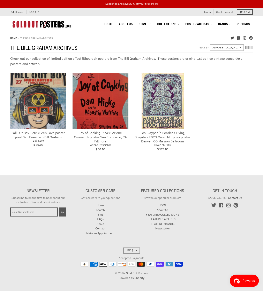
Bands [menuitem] (223, 24)
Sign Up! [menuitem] (145, 24)
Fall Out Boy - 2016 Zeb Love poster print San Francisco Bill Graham (38, 135)
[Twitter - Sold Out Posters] (232, 38)
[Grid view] (247, 47)
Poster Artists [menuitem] (197, 24)
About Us (162, 210)
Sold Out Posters (137, 273)
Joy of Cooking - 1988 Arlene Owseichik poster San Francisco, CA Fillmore (100, 137)
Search (100, 210)
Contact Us (235, 198)
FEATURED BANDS (162, 224)
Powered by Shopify (131, 278)
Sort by (204, 47)
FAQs (100, 219)
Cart (246, 12)
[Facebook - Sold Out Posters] (238, 38)
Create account (224, 12)
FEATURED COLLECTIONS (162, 215)
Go (62, 211)
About (100, 224)
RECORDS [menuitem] (243, 24)
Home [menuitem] (108, 24)
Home (13, 38)
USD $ (32, 12)
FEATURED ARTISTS (162, 219)
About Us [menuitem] (126, 24)
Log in (207, 12)
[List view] (251, 47)
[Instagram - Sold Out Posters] (245, 38)
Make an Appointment (100, 233)
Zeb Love (38, 140)
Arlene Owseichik (100, 145)
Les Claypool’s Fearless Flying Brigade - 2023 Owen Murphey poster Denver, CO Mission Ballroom (162, 137)
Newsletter (162, 228)
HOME (163, 205)
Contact (100, 228)
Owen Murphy (162, 145)
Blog (100, 215)
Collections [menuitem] (166, 24)
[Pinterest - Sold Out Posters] (251, 38)
